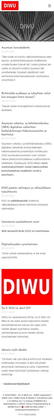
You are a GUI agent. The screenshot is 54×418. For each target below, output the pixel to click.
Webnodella (30, 414)
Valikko (49, 6)
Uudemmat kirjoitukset (16, 383)
